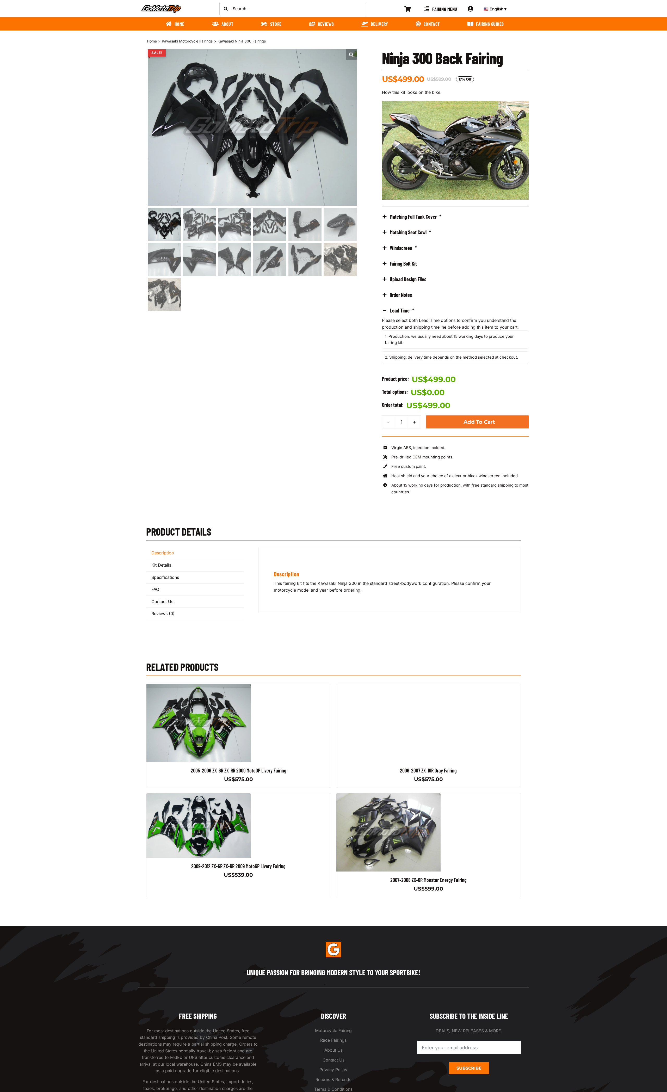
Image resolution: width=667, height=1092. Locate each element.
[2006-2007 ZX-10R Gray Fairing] (388, 687)
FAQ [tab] (155, 589)
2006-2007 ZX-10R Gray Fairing (428, 770)
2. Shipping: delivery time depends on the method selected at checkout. (451, 357)
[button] (351, 54)
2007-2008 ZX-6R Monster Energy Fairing (428, 880)
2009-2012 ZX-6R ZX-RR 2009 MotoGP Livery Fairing (239, 866)
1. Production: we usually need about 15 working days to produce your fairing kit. (449, 339)
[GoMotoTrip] (161, 6)
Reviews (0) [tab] (163, 613)
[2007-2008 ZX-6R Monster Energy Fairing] (388, 796)
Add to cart (479, 422)
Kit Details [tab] (161, 565)
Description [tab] (162, 552)
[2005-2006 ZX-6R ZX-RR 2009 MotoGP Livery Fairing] (198, 687)
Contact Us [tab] (162, 601)
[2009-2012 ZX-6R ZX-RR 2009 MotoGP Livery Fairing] (198, 796)
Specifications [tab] (165, 577)
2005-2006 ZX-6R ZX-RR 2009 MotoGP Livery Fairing (238, 770)
